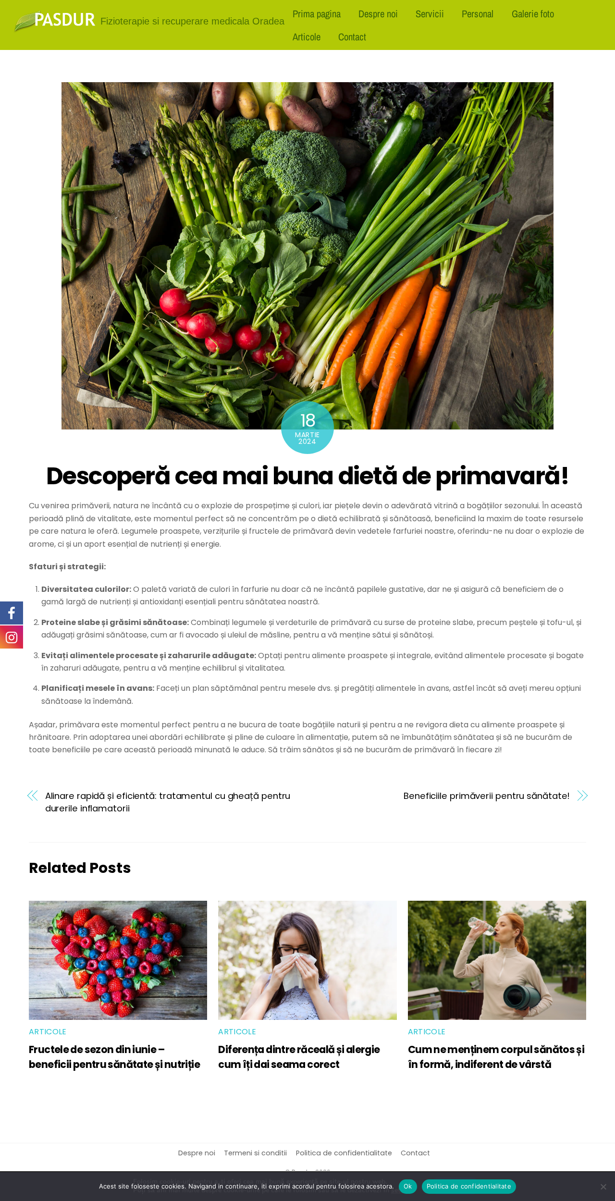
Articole (306, 36)
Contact (352, 36)
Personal (477, 13)
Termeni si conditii (255, 1153)
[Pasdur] (54, 29)
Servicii (430, 13)
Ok (408, 1186)
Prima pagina (317, 13)
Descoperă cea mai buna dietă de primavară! (307, 475)
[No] (603, 1186)
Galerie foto (533, 13)
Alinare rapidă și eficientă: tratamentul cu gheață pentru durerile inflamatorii (168, 802)
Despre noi (378, 13)
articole (48, 1031)
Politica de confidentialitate (344, 1153)
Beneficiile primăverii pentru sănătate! (487, 796)
